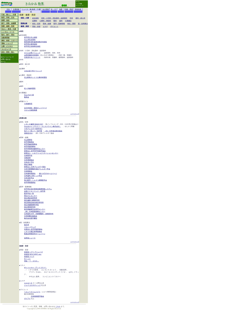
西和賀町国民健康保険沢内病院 (35, 42)
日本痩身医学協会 (37, 296)
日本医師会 (28, 171)
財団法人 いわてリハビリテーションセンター (41, 153)
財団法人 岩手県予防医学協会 (35, 151)
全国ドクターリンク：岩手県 (34, 191)
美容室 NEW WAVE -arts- (33, 254)
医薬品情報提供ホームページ (34, 234)
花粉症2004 (28, 133)
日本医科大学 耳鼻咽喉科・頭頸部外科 (38, 214)
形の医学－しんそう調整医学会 (35, 180)
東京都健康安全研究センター (34, 209)
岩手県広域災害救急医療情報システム (38, 189)
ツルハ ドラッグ (30, 227)
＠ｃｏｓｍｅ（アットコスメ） (35, 267)
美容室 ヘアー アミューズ (33, 252)
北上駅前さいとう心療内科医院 (35, 77)
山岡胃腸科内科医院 (31, 55)
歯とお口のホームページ (48, 173)
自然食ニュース (30, 238)
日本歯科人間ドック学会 (33, 176)
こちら (58, 306)
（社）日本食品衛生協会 (53, 131)
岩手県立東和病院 (30, 44)
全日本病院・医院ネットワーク (35, 108)
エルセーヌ (28, 283)
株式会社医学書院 (30, 218)
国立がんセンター (30, 196)
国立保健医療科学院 (31, 205)
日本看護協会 (29, 160)
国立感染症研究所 (30, 198)
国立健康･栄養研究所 (32, 200)
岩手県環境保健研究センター (34, 149)
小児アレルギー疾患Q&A (33, 129)
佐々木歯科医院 (30, 88)
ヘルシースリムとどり (32, 292)
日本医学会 (28, 155)
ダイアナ (27, 298)
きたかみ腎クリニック (32, 53)
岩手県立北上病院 (30, 37)
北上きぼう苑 (29, 95)
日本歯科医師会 (30, 173)
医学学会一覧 (29, 193)
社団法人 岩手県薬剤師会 (33, 229)
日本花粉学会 (29, 178)
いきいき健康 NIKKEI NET (33, 124)
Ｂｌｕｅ (27, 259)
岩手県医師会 (29, 142)
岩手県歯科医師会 (30, 144)
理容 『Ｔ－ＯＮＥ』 (31, 261)
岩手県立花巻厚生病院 (32, 46)
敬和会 (26, 97)
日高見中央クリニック (32, 57)
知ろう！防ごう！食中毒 (33, 131)
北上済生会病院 (30, 40)
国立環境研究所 (30, 207)
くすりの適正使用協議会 (33, 231)
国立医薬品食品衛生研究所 (34, 202)
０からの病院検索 (30, 110)
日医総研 (27, 158)
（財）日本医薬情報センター (34, 211)
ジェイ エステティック (32, 285)
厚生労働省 (28, 164)
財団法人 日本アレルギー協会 (35, 167)
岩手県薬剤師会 (30, 146)
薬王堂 (26, 225)
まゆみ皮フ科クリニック (33, 71)
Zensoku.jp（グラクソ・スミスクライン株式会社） (42, 126)
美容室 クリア (29, 256)
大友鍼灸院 (28, 104)
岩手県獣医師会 (30, 182)
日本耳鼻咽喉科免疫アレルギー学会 (37, 169)
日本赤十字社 (29, 162)
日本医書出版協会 (30, 216)
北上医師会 (28, 140)
